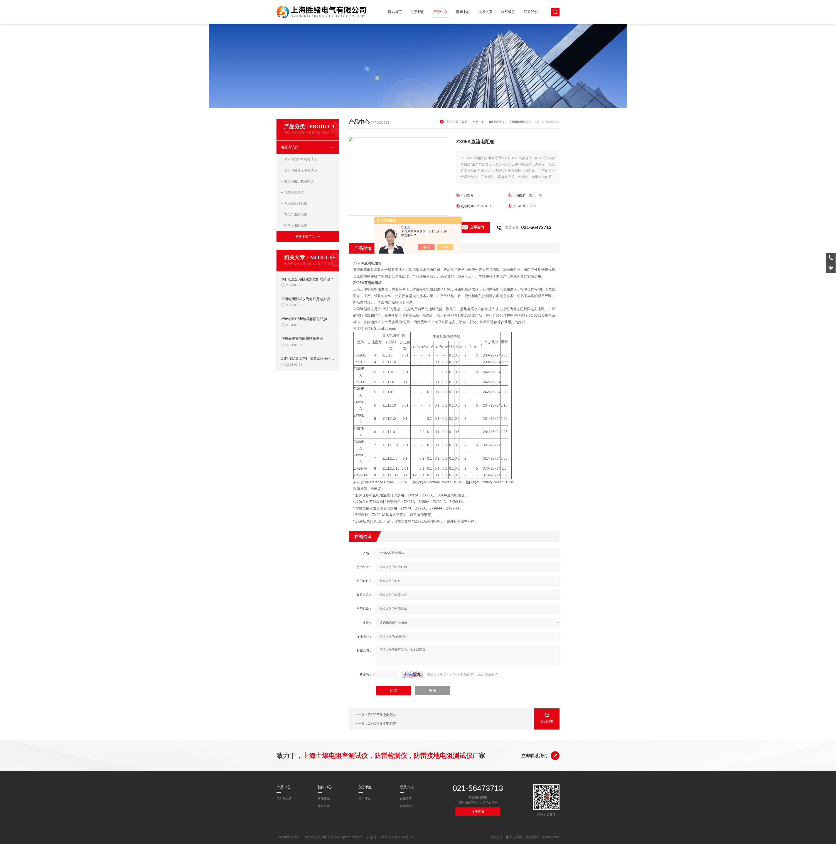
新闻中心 (463, 12)
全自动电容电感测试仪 (300, 170)
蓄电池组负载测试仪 (299, 181)
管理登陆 (532, 837)
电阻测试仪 (289, 147)
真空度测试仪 (294, 192)
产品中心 (440, 12)
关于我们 (418, 12)
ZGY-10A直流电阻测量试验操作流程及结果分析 (307, 358)
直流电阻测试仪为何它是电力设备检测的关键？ (307, 299)
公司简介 (365, 798)
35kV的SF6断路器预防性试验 (304, 319)
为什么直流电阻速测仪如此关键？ (307, 279)
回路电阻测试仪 (295, 225)
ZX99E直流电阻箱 (382, 715)
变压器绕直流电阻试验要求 (302, 339)
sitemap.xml (551, 837)
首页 (465, 122)
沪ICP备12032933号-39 (396, 837)
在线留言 (508, 12)
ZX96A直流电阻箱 (382, 723)
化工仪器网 (514, 837)
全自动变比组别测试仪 (300, 159)
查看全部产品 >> (307, 236)
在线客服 (477, 812)
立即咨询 (477, 227)
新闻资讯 (324, 798)
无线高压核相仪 (295, 203)
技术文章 (485, 12)
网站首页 (395, 12)
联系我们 (531, 12)
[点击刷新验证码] (412, 674)
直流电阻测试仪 (295, 214)
